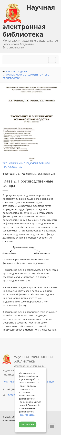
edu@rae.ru (14, 394)
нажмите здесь (26, 414)
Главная (10, 71)
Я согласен (27, 424)
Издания (22, 71)
